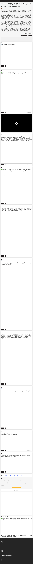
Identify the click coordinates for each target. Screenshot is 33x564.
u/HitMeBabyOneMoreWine (29, 112)
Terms (25, 562)
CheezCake (2, 547)
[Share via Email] (31, 35)
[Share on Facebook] (26, 35)
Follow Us (7, 475)
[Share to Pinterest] (30, 35)
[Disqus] (16, 503)
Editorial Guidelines (3, 552)
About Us (2, 551)
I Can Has (2, 541)
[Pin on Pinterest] (5, 66)
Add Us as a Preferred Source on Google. (17, 475)
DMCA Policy (31, 562)
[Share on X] (28, 35)
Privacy (26, 562)
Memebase (2, 543)
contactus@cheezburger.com (5, 558)
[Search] (2, 1)
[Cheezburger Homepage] (16, 560)
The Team (2, 550)
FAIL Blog (2, 542)
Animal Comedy (3, 544)
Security (28, 562)
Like (2, 485)
